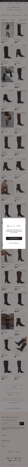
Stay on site (14, 243)
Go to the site (14, 238)
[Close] (23, 221)
